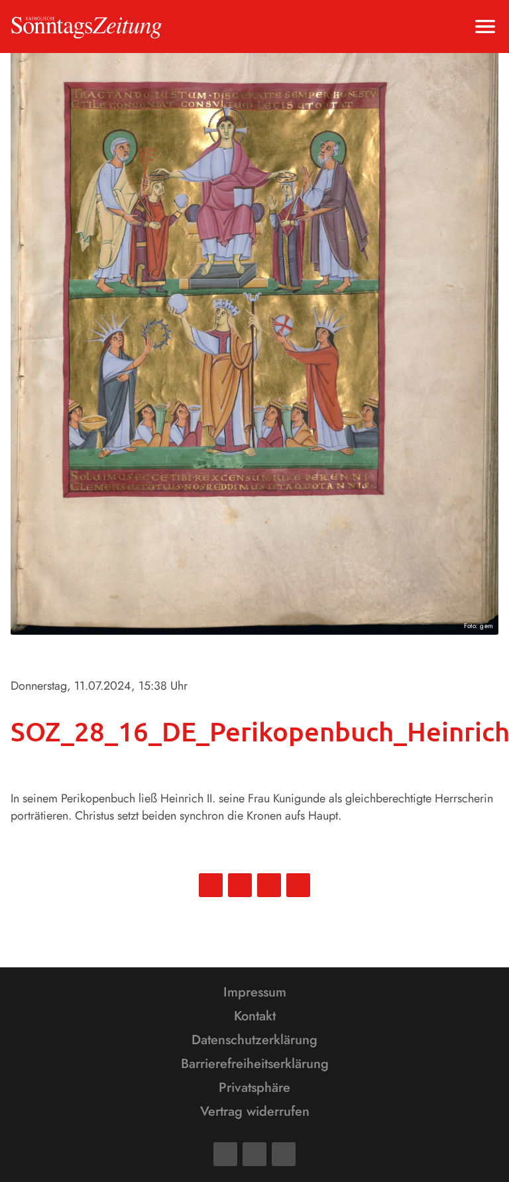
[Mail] (254, 1154)
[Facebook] (225, 1154)
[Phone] (284, 1154)
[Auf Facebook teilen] (211, 885)
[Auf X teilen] (240, 885)
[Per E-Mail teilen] (298, 885)
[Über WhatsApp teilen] (269, 885)
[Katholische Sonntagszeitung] (86, 26)
